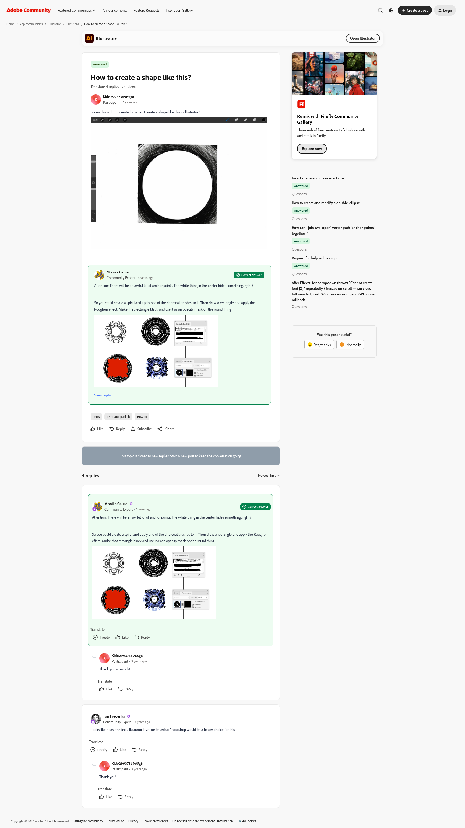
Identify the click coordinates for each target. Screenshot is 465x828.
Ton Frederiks (114, 716)
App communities (31, 24)
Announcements (115, 10)
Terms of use (115, 821)
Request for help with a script (315, 258)
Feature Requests (146, 10)
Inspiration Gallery (179, 10)
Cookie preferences (155, 821)
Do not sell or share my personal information (202, 821)
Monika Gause (118, 272)
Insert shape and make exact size (318, 178)
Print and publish (118, 417)
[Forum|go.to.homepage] (28, 10)
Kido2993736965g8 (118, 96)
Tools (96, 417)
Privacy (133, 821)
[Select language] (391, 10)
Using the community (88, 821)
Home (10, 24)
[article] (180, 570)
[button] (415, 10)
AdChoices (249, 821)
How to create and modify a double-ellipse (326, 202)
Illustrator (54, 24)
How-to (142, 417)
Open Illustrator (363, 38)
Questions (72, 24)
